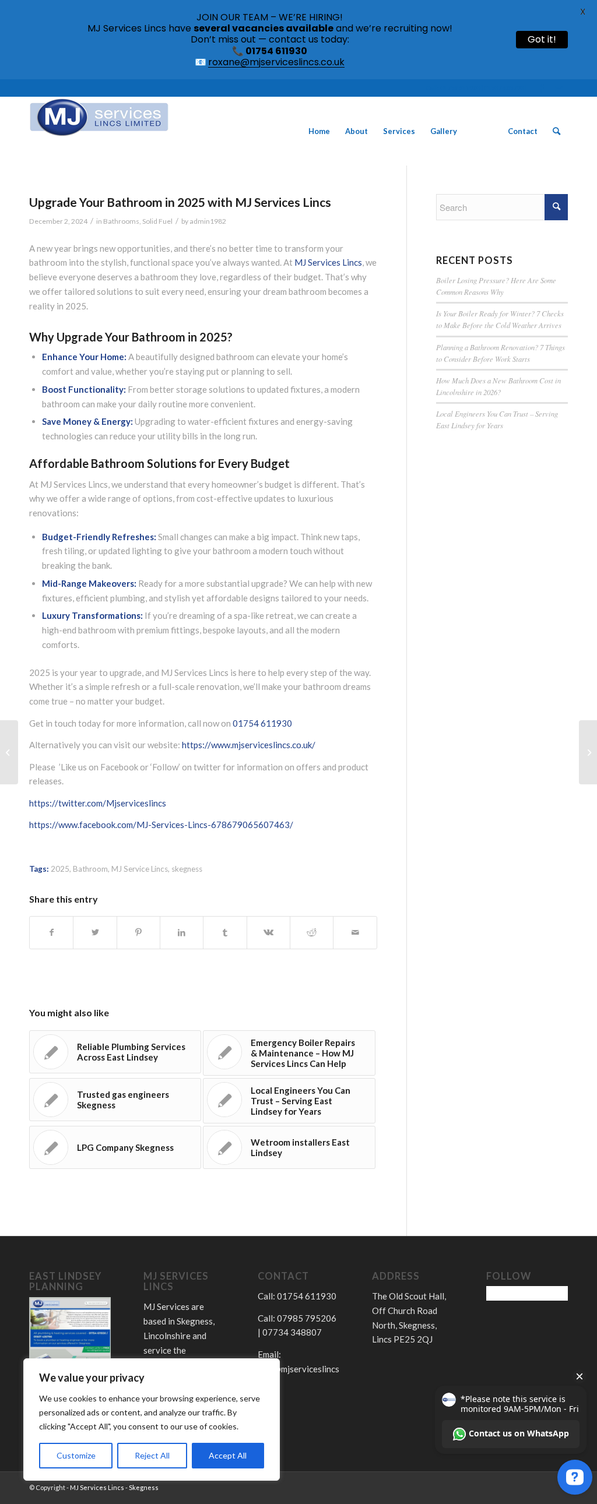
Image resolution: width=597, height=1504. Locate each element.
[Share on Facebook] (51, 933)
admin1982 (207, 221)
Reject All (152, 1455)
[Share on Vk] (268, 933)
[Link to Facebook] (541, 88)
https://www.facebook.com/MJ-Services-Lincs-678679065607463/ (161, 824)
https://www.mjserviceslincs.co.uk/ (248, 744)
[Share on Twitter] (94, 933)
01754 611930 (262, 723)
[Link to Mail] (559, 88)
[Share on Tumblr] (224, 933)
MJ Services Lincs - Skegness (114, 1487)
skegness (186, 868)
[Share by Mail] (354, 933)
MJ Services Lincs (328, 262)
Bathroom (90, 868)
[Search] (556, 131)
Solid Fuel (157, 221)
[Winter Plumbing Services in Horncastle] (9, 752)
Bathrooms (121, 221)
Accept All (228, 1455)
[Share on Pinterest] (138, 933)
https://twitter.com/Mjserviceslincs (97, 803)
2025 (60, 868)
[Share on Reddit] (311, 933)
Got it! (542, 39)
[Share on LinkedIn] (181, 933)
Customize (76, 1455)
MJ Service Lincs (139, 868)
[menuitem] (319, 131)
